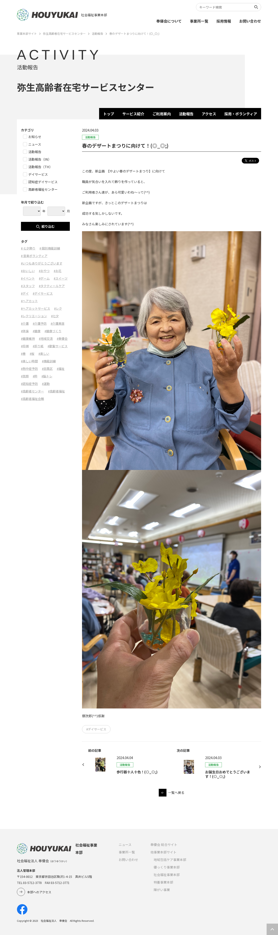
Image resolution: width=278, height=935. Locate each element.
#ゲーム (44, 278)
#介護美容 (58, 323)
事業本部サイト (27, 34)
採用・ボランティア (240, 113)
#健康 (36, 331)
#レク (58, 308)
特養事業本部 (163, 882)
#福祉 (61, 368)
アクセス (209, 113)
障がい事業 (162, 889)
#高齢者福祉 (56, 391)
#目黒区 (47, 368)
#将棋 (25, 346)
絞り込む (48, 226)
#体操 (25, 331)
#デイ (25, 293)
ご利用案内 (161, 113)
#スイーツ (61, 278)
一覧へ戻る (176, 792)
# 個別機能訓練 (49, 248)
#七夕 (55, 316)
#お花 (57, 271)
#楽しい (43, 353)
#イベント (28, 278)
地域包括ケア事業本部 (170, 859)
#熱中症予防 (29, 368)
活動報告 (97, 34)
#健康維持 (28, 338)
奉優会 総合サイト (163, 844)
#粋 (35, 376)
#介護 (25, 323)
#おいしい (28, 271)
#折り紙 (38, 346)
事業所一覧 (199, 21)
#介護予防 (40, 323)
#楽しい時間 (29, 361)
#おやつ (44, 271)
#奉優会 (62, 338)
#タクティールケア (52, 286)
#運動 (46, 383)
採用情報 (223, 21)
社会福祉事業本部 (167, 874)
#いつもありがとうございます (41, 263)
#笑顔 (25, 376)
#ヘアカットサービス (35, 308)
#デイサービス (96, 729)
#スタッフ (28, 286)
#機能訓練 (49, 361)
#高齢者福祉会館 (32, 399)
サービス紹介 (133, 113)
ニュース (125, 844)
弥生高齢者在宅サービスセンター (64, 34)
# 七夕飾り (28, 248)
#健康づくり (53, 331)
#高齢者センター (32, 391)
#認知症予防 (29, 383)
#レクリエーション (34, 316)
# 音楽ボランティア (34, 256)
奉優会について (169, 21)
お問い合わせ (250, 21)
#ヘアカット (29, 301)
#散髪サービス (58, 346)
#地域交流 (46, 338)
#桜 (32, 353)
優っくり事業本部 (167, 867)
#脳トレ (47, 376)
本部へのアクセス (39, 892)
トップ (108, 113)
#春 (23, 353)
